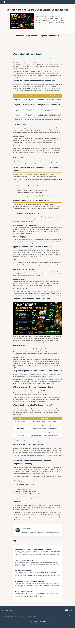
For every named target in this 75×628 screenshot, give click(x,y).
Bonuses (65, 1)
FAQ (70, 1)
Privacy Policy (43, 621)
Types (60, 1)
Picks (55, 1)
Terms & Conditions (33, 621)
